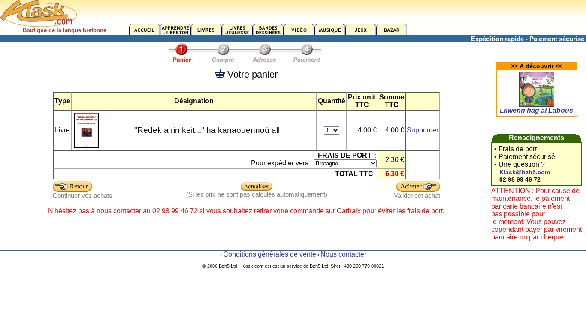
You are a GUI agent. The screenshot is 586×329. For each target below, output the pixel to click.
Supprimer (422, 130)
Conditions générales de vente (269, 254)
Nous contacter (343, 254)
